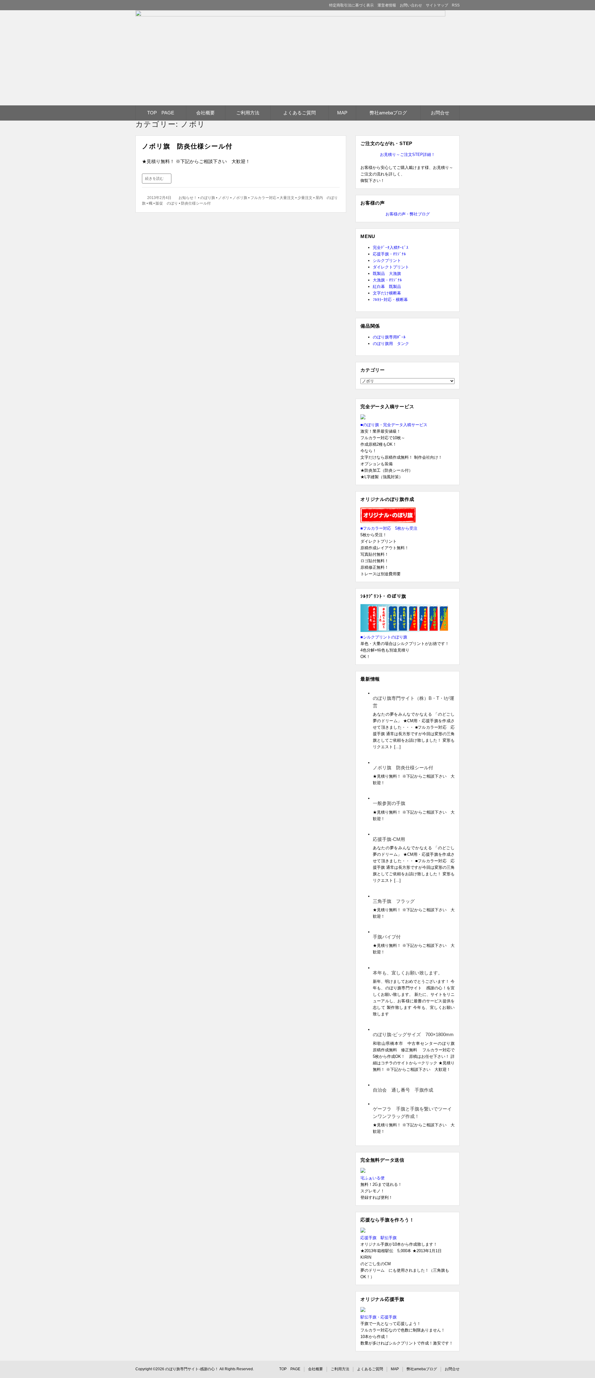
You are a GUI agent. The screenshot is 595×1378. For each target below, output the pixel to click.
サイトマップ (437, 5)
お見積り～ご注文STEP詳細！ (407, 154)
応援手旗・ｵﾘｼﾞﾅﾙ (389, 254)
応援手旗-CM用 (389, 839)
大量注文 (287, 198)
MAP (342, 112)
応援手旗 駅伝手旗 (378, 1237)
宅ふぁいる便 (372, 1178)
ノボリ (223, 198)
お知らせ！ (187, 198)
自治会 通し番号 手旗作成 (403, 1090)
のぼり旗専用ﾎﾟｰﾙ (389, 337)
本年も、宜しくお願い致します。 (408, 972)
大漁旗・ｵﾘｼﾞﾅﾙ (387, 280)
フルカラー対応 (263, 198)
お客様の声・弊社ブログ (408, 214)
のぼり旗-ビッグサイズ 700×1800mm (413, 1034)
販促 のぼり (167, 203)
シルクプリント (387, 260)
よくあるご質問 (299, 112)
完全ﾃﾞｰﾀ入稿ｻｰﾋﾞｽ (390, 247)
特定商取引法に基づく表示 (351, 5)
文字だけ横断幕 (387, 293)
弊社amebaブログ (388, 112)
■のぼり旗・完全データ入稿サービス (393, 424)
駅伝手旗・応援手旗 (378, 1317)
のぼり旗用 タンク (391, 343)
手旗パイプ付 (387, 936)
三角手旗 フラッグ (394, 901)
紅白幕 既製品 (387, 286)
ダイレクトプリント (391, 267)
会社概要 (205, 112)
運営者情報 (386, 5)
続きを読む (154, 178)
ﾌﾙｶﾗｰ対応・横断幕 (390, 299)
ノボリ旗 (239, 198)
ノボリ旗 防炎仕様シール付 (187, 146)
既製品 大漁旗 (387, 273)
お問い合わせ (411, 5)
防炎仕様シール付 (196, 203)
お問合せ (440, 112)
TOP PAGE (160, 112)
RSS (456, 5)
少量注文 (305, 198)
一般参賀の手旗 (389, 803)
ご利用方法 (247, 112)
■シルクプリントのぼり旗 (383, 637)
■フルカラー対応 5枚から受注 (388, 528)
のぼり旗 (207, 198)
